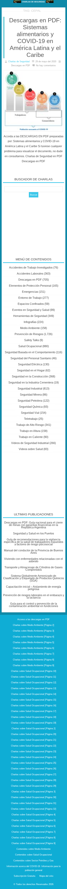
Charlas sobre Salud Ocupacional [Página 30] (33, 797)
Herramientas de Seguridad (30, 315)
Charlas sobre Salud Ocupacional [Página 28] (33, 780)
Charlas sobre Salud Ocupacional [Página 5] (33, 820)
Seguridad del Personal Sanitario (30, 358)
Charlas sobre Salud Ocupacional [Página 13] (33, 688)
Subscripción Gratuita (24, 876)
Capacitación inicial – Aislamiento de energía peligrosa (33, 588)
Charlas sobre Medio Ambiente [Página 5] (33, 642)
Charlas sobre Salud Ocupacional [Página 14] (33, 694)
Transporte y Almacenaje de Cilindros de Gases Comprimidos (33, 568)
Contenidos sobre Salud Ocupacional (33, 854)
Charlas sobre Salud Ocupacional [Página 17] (33, 711)
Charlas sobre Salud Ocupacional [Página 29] (33, 786)
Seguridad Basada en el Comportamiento (30, 352)
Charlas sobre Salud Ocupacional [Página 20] (33, 734)
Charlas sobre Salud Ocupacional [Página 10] (33, 671)
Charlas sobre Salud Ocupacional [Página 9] (33, 843)
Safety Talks (31, 340)
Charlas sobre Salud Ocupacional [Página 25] (33, 763)
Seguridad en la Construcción (30, 376)
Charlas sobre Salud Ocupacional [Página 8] (33, 837)
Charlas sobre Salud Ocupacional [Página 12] (33, 682)
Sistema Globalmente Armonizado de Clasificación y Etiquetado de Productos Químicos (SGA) (33, 578)
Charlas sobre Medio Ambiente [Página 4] (33, 636)
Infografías (30, 322)
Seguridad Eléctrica (30, 364)
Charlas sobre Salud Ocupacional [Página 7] (33, 832)
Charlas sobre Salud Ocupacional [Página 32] (33, 809)
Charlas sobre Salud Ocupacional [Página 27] (33, 774)
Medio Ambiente (30, 328)
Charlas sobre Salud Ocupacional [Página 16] (33, 705)
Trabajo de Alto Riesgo (30, 424)
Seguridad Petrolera (30, 400)
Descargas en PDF (30, 279)
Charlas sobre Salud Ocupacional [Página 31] (33, 803)
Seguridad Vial (30, 412)
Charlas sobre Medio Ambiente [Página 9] (33, 665)
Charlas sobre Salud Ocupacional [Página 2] (33, 728)
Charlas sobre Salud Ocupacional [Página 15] (33, 699)
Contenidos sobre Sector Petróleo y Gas (33, 860)
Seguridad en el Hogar (31, 370)
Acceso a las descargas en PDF (33, 619)
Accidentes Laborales (30, 273)
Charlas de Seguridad (19, 61)
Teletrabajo (31, 418)
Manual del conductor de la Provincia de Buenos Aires (33, 551)
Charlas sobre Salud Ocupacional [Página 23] (33, 751)
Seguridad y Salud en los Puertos (33, 533)
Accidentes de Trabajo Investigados (31, 267)
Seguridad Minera (31, 394)
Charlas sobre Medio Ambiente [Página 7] (33, 653)
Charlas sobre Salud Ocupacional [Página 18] (33, 717)
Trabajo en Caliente (31, 437)
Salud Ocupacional (30, 346)
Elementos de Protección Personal (30, 285)
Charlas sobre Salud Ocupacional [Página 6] (33, 826)
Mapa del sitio (46, 876)
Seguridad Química (31, 406)
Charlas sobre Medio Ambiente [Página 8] (33, 659)
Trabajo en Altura (30, 430)
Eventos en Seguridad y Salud (30, 309)
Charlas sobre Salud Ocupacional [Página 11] (33, 676)
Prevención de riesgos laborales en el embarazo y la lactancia (33, 596)
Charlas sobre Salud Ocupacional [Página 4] (33, 814)
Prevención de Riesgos (29, 334)
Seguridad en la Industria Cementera (30, 382)
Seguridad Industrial (30, 388)
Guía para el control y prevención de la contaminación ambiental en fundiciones (33, 605)
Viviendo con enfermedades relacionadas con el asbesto (33, 560)
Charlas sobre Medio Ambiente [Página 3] (33, 630)
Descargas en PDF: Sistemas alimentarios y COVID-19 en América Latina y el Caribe (35, 37)
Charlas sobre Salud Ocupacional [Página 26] (33, 768)
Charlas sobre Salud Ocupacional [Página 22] (33, 745)
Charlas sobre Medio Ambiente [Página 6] (33, 648)
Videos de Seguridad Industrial (30, 443)
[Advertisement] (33, 225)
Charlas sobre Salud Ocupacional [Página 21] (33, 740)
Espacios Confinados (31, 303)
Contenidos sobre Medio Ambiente (33, 849)
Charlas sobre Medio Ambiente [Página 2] (33, 625)
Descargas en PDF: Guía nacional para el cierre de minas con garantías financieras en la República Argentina (33, 525)
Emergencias (30, 291)
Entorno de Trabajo (30, 297)
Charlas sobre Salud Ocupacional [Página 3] (33, 791)
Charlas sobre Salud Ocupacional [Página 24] (33, 757)
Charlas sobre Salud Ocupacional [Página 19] (33, 722)
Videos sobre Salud (31, 449)
